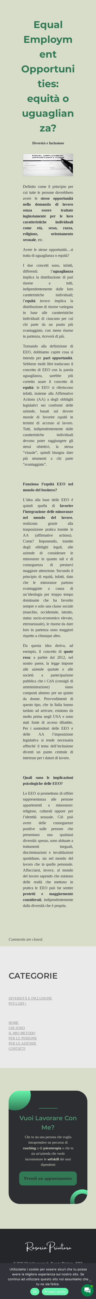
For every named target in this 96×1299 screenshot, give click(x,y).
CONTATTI (17, 1049)
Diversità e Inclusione (48, 143)
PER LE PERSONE (23, 1038)
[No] (89, 1281)
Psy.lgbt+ (18, 1003)
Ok (35, 1292)
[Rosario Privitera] (48, 1247)
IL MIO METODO (22, 1033)
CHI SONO (17, 1028)
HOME (14, 1023)
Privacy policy (55, 1292)
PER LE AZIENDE (22, 1043)
